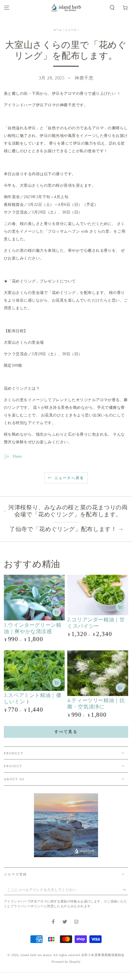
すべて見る (66, 732)
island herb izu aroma (36, 955)
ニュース (71, 29)
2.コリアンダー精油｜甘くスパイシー (96, 623)
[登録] (125, 889)
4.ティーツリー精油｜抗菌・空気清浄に (96, 703)
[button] (112, 7)
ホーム (58, 29)
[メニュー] (6, 7)
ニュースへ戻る (69, 478)
